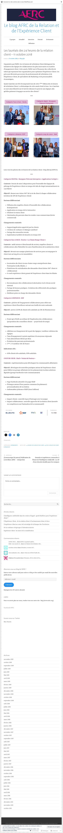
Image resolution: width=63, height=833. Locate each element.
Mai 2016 (6, 789)
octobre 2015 (8, 808)
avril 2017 (7, 754)
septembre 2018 (9, 700)
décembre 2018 (8, 691)
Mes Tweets (7, 622)
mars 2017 (7, 757)
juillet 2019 (7, 669)
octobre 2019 (8, 662)
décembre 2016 (8, 767)
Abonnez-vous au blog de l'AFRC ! (15, 569)
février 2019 (7, 684)
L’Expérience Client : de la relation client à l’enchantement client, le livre (27, 521)
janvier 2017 (7, 764)
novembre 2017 (8, 732)
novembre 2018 (8, 694)
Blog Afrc (22, 58)
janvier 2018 (7, 726)
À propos (12, 39)
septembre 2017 (9, 738)
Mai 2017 (6, 751)
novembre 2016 (8, 770)
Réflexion (31, 43)
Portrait (40, 39)
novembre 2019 (8, 659)
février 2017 (7, 761)
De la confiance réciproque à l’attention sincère (19, 527)
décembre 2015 (8, 802)
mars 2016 (7, 795)
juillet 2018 (7, 707)
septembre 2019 (9, 665)
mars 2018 (7, 719)
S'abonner (9, 585)
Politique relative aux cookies (10, 830)
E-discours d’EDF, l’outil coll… (32, 553)
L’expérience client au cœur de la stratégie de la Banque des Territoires (26, 524)
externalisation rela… (15, 553)
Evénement (49, 39)
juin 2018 (6, 710)
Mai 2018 (6, 713)
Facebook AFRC (9, 608)
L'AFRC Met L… (13, 541)
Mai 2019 (6, 675)
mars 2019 (7, 681)
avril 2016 (7, 792)
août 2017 (7, 741)
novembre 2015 (8, 805)
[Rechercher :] (31, 504)
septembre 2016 (9, 776)
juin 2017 (6, 748)
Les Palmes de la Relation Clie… (33, 544)
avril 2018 (7, 716)
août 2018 (7, 703)
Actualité (21, 39)
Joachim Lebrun (13, 547)
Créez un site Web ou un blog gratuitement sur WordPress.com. (22, 823)
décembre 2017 (8, 729)
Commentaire (52, 493)
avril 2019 (7, 678)
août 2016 (7, 780)
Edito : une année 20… (15, 544)
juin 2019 (6, 672)
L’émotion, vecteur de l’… (28, 547)
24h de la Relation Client (52, 445)
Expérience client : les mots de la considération (19, 530)
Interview (31, 39)
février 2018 (7, 722)
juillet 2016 (7, 783)
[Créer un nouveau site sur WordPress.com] (31, 2)
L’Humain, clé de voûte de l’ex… (32, 558)
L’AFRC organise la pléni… (27, 541)
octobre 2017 (8, 735)
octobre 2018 (8, 697)
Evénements (14, 445)
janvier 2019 (7, 688)
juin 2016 (6, 786)
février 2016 (7, 799)
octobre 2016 (8, 773)
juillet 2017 (7, 745)
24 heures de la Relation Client (35, 445)
